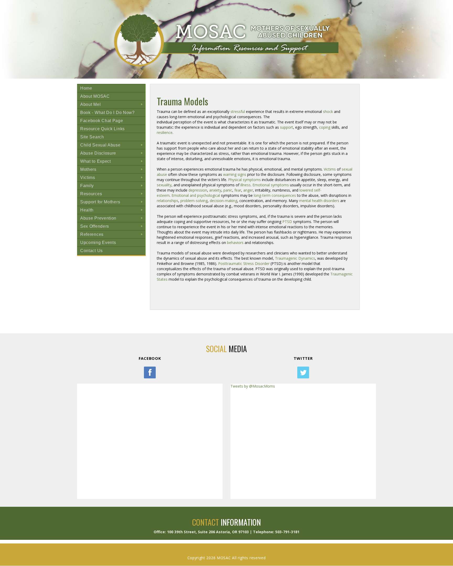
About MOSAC (95, 96)
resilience (164, 132)
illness (245, 184)
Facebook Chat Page (101, 120)
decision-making (223, 200)
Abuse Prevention (112, 219)
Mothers (112, 170)
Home (86, 88)
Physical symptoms (244, 179)
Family (112, 186)
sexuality (164, 184)
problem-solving (194, 200)
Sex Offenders (112, 227)
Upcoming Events (98, 242)
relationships (167, 200)
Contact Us (91, 250)
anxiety (215, 190)
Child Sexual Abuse (112, 146)
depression (197, 190)
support (286, 127)
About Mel (112, 105)
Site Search (92, 137)
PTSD (287, 221)
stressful (237, 111)
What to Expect (112, 162)
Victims (112, 178)
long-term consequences (275, 195)
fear (237, 190)
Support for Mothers (112, 203)
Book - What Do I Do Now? (107, 112)
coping (324, 127)
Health (112, 211)
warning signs (234, 174)
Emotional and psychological (195, 195)
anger (248, 190)
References (112, 235)
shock (328, 111)
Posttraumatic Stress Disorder (243, 263)
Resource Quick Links (102, 129)
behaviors (235, 242)
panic (227, 190)
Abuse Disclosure (112, 154)
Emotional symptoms (270, 184)
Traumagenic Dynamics (295, 258)
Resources (112, 195)
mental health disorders (319, 200)
